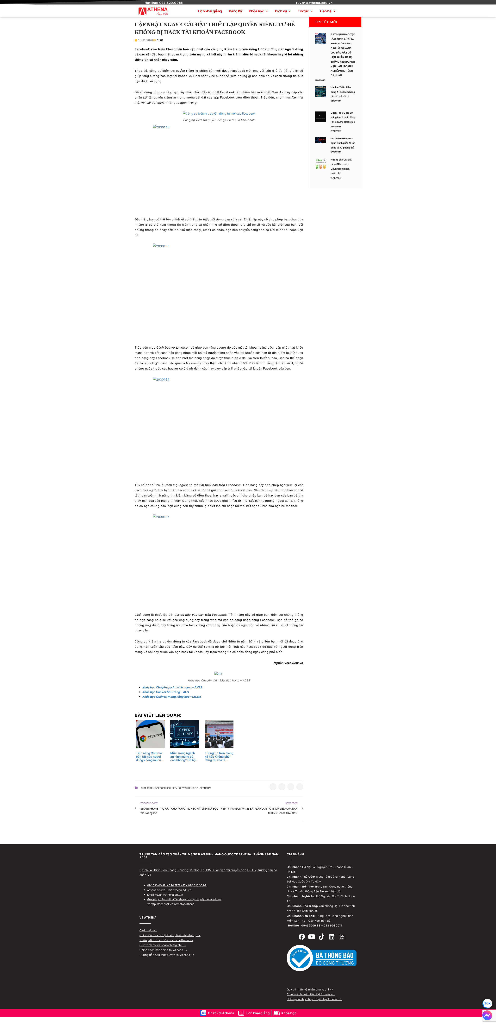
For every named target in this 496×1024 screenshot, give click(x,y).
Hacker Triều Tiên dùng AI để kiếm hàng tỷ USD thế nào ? (343, 92)
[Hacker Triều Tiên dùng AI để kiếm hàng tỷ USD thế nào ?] (320, 91)
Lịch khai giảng (210, 11)
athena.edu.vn (156, 890)
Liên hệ (326, 11)
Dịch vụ (281, 11)
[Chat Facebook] (487, 1015)
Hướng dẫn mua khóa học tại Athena (165, 940)
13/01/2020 (145, 40)
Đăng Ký (235, 11)
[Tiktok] (321, 936)
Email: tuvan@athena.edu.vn (165, 894)
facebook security (165, 788)
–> (155, 930)
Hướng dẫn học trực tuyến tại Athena (165, 955)
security (205, 788)
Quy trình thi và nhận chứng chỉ (161, 945)
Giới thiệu (146, 930)
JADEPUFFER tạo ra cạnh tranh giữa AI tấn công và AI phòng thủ (343, 143)
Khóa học (256, 11)
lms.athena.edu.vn (179, 890)
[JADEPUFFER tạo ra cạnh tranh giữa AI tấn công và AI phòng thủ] (320, 140)
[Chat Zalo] (487, 1003)
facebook (146, 788)
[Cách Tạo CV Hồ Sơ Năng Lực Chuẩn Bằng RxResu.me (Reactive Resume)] (320, 116)
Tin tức (303, 11)
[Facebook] (301, 936)
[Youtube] (311, 936)
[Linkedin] (331, 936)
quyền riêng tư (188, 788)
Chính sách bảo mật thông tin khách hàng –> (170, 935)
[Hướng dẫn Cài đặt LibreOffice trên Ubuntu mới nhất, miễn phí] (320, 163)
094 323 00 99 (197, 885)
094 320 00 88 (156, 885)
